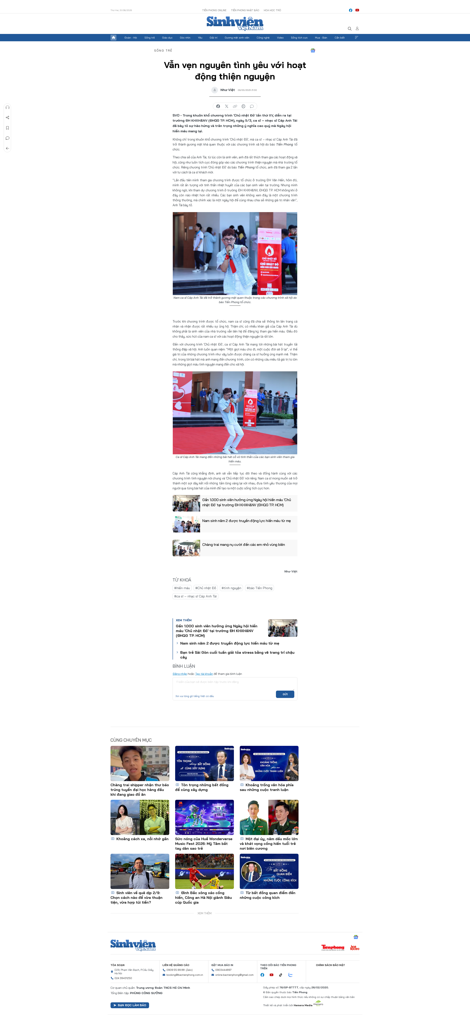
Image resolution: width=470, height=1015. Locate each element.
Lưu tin (7, 128)
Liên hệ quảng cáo (175, 965)
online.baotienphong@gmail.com (234, 974)
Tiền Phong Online (214, 10)
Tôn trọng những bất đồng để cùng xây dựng (201, 787)
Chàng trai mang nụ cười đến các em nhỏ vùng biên (243, 544)
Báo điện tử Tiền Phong (235, 23)
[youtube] (357, 10)
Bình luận (7, 138)
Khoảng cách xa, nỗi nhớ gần (142, 838)
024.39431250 (123, 978)
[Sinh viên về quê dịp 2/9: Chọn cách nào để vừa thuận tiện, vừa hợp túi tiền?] (140, 871)
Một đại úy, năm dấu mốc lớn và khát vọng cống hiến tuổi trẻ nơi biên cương (269, 843)
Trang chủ (113, 38)
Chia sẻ (7, 117)
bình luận (252, 106)
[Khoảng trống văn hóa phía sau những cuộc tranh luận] (269, 763)
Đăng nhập (180, 674)
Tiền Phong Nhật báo (245, 10)
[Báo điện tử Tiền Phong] (332, 948)
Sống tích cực (299, 37)
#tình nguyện (231, 588)
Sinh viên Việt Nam (133, 945)
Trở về (7, 148)
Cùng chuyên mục (131, 740)
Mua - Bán (321, 37)
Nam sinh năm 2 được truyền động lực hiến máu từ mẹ (246, 520)
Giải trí (213, 37)
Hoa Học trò (272, 10)
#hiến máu (182, 588)
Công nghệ (263, 37)
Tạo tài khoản (204, 674)
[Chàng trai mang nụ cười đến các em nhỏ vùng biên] (186, 548)
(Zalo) (189, 970)
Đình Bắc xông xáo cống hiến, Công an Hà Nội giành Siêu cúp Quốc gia (203, 897)
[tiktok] (283, 975)
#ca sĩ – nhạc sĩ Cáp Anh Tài (195, 596)
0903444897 (223, 970)
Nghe (7, 107)
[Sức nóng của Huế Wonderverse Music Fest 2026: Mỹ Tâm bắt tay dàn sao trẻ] (204, 817)
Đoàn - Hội (130, 37)
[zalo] (292, 975)
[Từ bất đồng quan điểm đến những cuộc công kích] (269, 871)
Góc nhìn (185, 37)
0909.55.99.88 (176, 970)
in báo (243, 106)
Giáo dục (167, 37)
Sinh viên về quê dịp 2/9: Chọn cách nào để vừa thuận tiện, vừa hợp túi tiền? (136, 897)
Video (280, 37)
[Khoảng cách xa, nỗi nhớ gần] (140, 817)
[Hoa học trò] (354, 948)
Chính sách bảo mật (330, 965)
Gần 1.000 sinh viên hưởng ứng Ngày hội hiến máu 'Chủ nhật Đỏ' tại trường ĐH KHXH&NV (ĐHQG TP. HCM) (246, 502)
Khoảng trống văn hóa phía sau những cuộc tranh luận (267, 787)
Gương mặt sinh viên (237, 37)
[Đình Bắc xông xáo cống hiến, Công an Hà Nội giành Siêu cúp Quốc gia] (204, 871)
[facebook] (350, 10)
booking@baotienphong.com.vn (185, 974)
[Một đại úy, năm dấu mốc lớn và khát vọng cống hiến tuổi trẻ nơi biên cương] (269, 817)
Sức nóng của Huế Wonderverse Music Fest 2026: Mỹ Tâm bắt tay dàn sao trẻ (203, 843)
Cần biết (340, 37)
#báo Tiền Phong (259, 588)
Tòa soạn (117, 965)
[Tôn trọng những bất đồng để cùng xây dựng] (204, 763)
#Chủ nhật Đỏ (205, 588)
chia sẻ (218, 106)
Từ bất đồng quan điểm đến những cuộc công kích (267, 895)
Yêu (200, 37)
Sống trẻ (149, 37)
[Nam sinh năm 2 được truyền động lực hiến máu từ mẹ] (186, 524)
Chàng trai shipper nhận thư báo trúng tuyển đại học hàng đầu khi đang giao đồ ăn (140, 790)
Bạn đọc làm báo (132, 1005)
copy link (235, 106)
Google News (313, 50)
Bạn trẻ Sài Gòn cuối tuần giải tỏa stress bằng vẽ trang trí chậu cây (237, 654)
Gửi (285, 694)
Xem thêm (356, 38)
